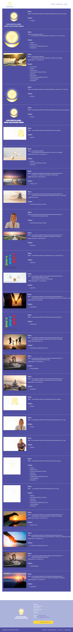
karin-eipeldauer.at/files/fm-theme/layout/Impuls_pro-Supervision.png (47, 255)
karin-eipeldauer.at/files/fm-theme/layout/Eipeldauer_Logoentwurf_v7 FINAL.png (49, 89)
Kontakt (44, 629)
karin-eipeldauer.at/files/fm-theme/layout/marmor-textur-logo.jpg (46, 460)
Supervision (32, 73)
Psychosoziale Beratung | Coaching (38, 72)
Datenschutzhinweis (52, 629)
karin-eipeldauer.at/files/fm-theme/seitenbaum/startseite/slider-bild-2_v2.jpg (48, 419)
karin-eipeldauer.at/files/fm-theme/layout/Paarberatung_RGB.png (46, 317)
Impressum (60, 629)
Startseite (32, 42)
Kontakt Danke (33, 66)
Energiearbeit (33, 47)
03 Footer (32, 116)
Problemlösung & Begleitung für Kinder (39, 46)
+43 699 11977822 (41, 615)
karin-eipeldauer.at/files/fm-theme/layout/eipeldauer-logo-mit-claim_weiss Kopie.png (50, 109)
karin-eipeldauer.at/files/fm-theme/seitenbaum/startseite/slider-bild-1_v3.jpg (48, 440)
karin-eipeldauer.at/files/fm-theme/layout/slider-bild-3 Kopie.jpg (46, 130)
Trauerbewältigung (34, 78)
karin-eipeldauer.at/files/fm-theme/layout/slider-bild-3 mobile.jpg (46, 399)
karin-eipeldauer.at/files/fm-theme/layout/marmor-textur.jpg (45, 488)
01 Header (32, 20)
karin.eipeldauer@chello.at (43, 617)
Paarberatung (33, 75)
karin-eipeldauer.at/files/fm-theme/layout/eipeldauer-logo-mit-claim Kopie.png (48, 13)
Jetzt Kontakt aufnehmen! (45, 622)
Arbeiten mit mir (33, 44)
